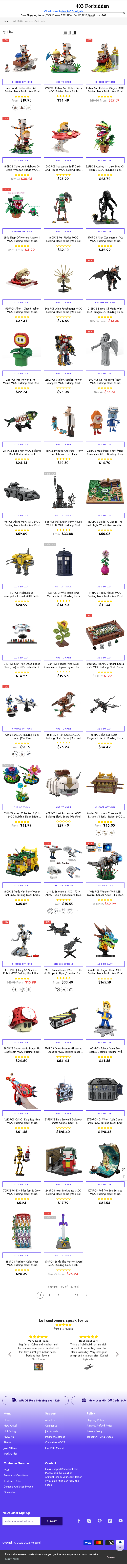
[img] (63, 1325)
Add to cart (63, 82)
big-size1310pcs (15, 989)
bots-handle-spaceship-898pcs (15, 754)
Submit (52, 1521)
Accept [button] (111, 1557)
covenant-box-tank (105, 832)
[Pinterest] (100, 1521)
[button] (10, 1354)
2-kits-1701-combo (57, 911)
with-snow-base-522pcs (15, 107)
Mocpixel (36, 1543)
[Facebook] (79, 1521)
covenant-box (98, 832)
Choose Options (22, 82)
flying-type (70, 989)
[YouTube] (121, 1521)
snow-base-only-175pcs (28, 107)
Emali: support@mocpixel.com (61, 1469)
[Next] (86, 1295)
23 (76, 1295)
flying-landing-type (57, 989)
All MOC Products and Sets (29, 21)
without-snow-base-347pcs (22, 107)
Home (5, 21)
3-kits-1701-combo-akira (70, 911)
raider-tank (112, 832)
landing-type (63, 989)
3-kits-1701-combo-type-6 (63, 911)
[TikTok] (110, 1521)
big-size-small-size (22, 989)
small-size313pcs (28, 989)
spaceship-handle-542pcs (28, 754)
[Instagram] (89, 1521)
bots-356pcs (22, 754)
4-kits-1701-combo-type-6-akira (50, 911)
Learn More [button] (12, 1558)
